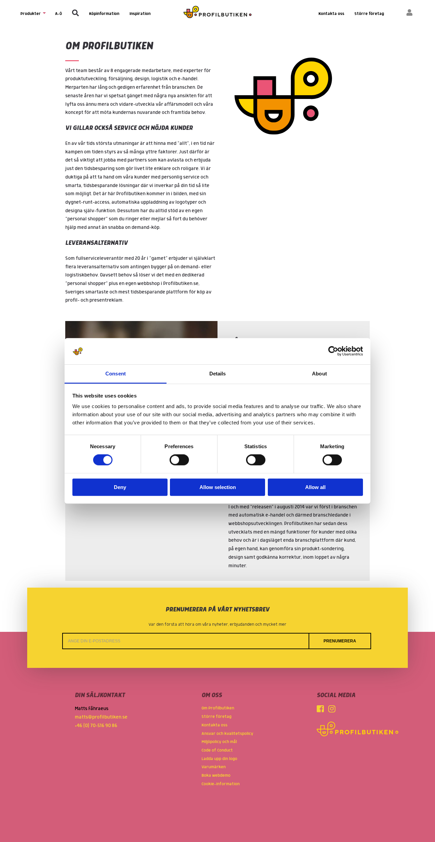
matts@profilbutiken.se (101, 717)
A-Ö (58, 13)
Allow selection (217, 487)
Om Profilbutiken (218, 708)
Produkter (31, 13)
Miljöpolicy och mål (219, 741)
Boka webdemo (216, 775)
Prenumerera (340, 641)
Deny (120, 487)
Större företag (369, 13)
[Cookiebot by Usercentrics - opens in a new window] (333, 351)
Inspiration (140, 13)
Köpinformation (104, 13)
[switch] (179, 460)
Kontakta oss (331, 13)
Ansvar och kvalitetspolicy (227, 733)
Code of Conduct (217, 750)
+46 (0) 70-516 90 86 (96, 725)
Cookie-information (221, 784)
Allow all (315, 487)
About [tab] (319, 373)
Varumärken (214, 767)
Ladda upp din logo (219, 758)
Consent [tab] (115, 373)
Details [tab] (217, 373)
